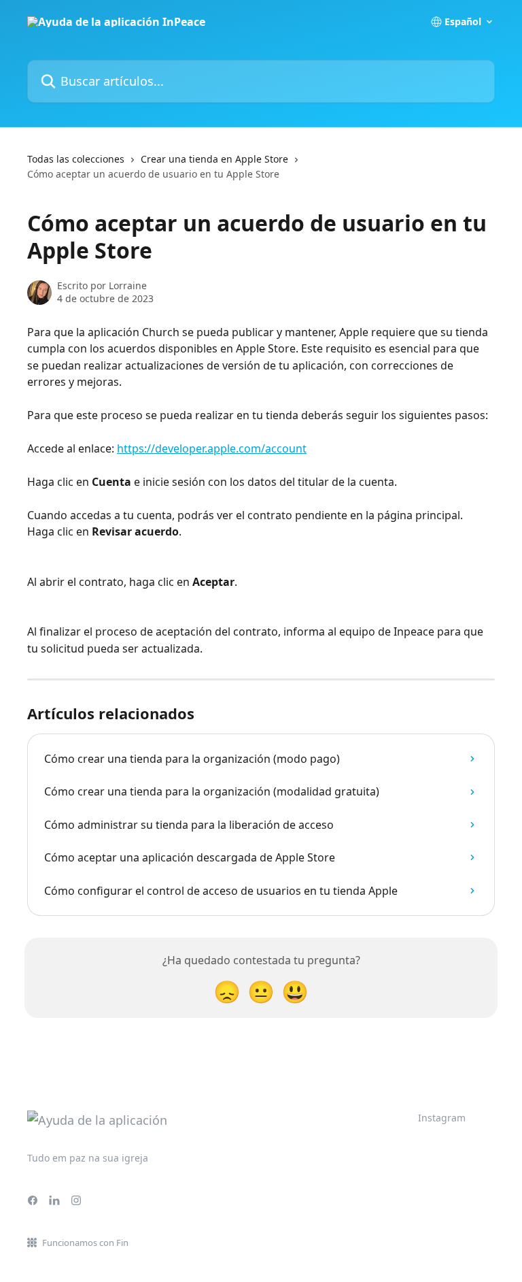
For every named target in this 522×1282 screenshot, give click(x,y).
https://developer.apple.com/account (212, 448)
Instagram (442, 1117)
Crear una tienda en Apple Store (214, 158)
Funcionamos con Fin (85, 1242)
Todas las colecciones (75, 158)
